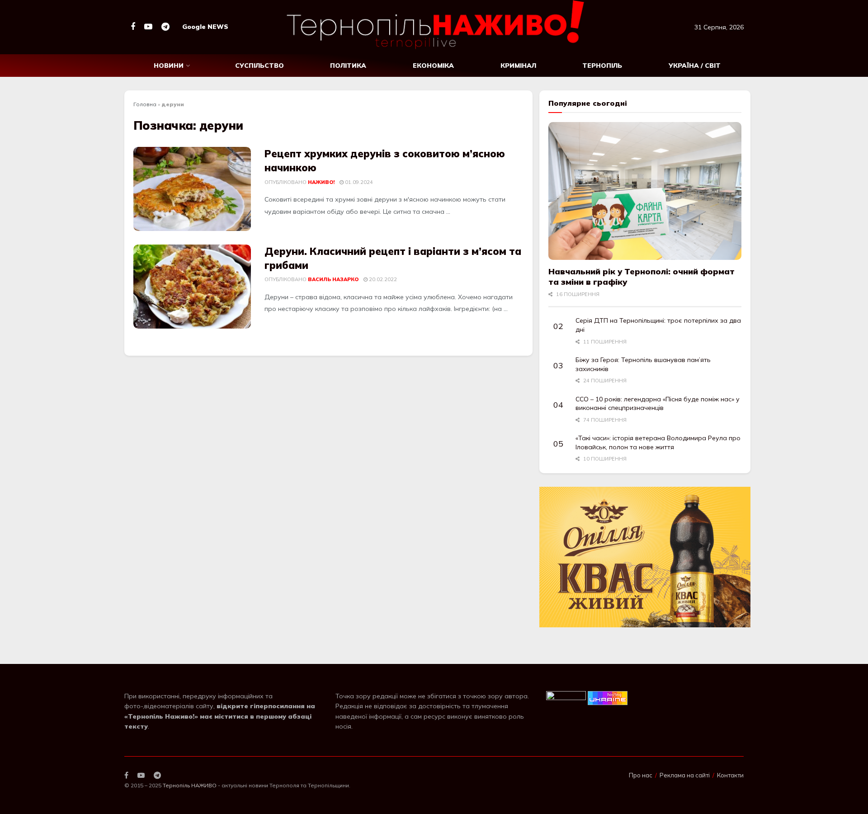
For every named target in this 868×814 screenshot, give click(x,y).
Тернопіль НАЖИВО (190, 785)
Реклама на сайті (685, 775)
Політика (348, 65)
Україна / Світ (695, 65)
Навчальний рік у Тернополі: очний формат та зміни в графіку (641, 276)
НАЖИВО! (321, 182)
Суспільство (259, 65)
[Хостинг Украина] (607, 697)
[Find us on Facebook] (133, 27)
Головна (144, 104)
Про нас (640, 775)
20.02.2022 (382, 279)
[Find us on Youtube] (148, 27)
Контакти (730, 775)
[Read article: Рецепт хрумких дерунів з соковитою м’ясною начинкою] (192, 189)
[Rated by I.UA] (566, 697)
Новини (169, 65)
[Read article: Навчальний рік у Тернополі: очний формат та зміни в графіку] (644, 191)
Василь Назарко (333, 279)
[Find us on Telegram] (165, 27)
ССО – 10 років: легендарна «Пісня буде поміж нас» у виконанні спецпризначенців (658, 403)
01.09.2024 (358, 182)
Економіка (433, 65)
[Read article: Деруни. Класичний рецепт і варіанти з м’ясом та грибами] (192, 287)
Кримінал (518, 65)
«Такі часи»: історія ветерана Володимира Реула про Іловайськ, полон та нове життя (658, 442)
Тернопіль (602, 65)
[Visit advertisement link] (644, 557)
